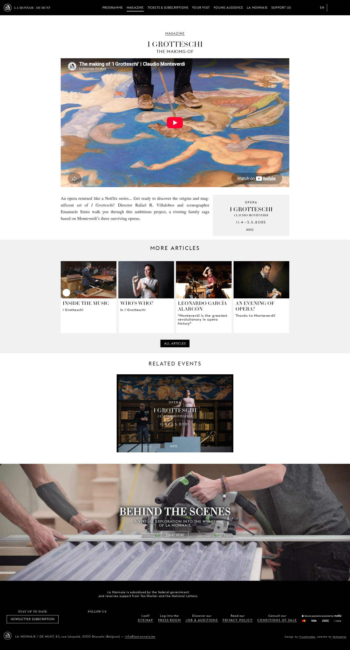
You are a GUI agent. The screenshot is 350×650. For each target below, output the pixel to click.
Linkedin (123, 619)
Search (342, 7)
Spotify (113, 619)
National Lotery (235, 594)
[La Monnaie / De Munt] (7, 635)
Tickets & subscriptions (168, 7)
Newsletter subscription (33, 619)
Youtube (102, 619)
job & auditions (202, 620)
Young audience (228, 7)
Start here (175, 535)
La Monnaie (257, 7)
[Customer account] (333, 7)
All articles (175, 343)
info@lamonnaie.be (140, 636)
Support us (281, 7)
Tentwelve (339, 636)
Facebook (71, 619)
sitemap (145, 620)
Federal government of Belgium (208, 593)
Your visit (201, 7)
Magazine (135, 7)
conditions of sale (277, 620)
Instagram (81, 619)
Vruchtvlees (307, 636)
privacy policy (238, 620)
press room (169, 620)
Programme (112, 7)
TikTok (92, 619)
